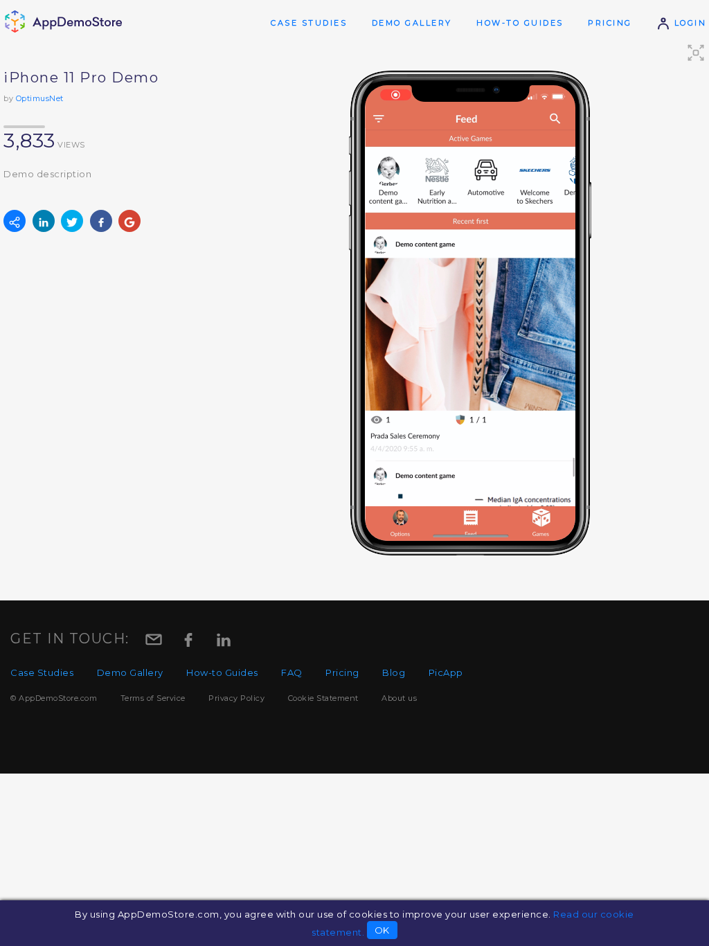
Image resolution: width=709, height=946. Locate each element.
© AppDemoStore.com (53, 698)
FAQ (292, 672)
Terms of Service (153, 698)
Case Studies (309, 23)
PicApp (446, 672)
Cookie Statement (323, 698)
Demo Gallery (412, 23)
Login (688, 23)
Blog (393, 672)
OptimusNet (40, 98)
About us (399, 698)
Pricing (610, 23)
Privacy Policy (236, 698)
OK (382, 930)
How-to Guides (520, 23)
